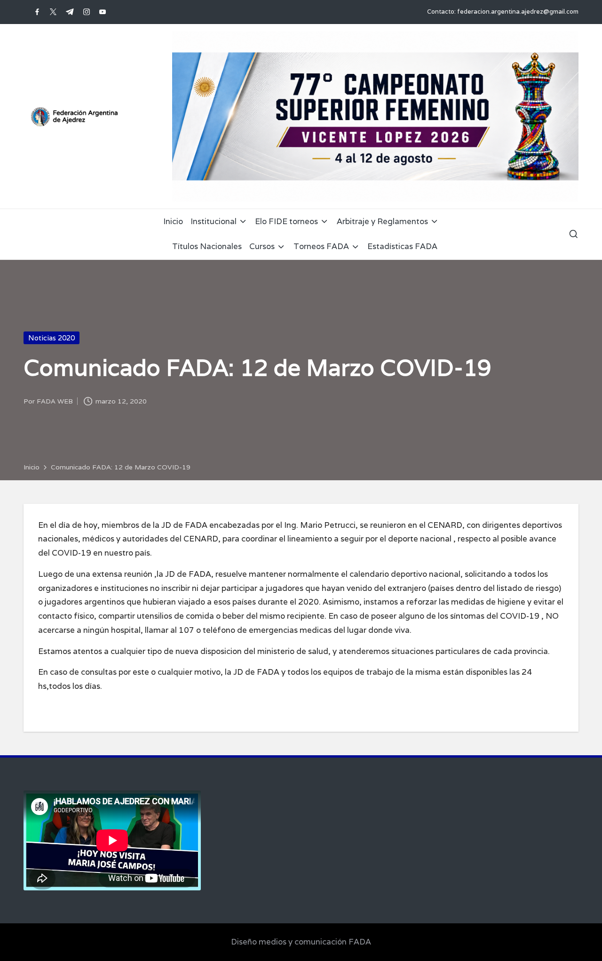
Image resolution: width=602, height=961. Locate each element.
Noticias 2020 (51, 337)
